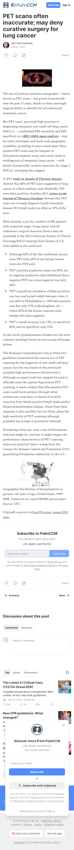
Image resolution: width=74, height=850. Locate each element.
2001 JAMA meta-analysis (40, 136)
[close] (63, 725)
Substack (19, 842)
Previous (14, 595)
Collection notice (54, 824)
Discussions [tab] (30, 672)
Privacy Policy (57, 800)
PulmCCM (29, 700)
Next (62, 595)
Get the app (54, 833)
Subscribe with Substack (39, 785)
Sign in (66, 5)
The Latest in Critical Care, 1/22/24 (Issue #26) (23, 685)
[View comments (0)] (15, 55)
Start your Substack (27, 833)
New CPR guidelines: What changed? (23, 715)
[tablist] (18, 627)
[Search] (67, 672)
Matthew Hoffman (22, 43)
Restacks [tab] (26, 627)
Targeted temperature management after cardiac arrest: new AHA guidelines (28, 693)
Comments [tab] (11, 627)
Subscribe (53, 5)
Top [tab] (7, 672)
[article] (37, 693)
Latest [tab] (16, 672)
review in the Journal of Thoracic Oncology (35, 196)
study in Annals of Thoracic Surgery (37, 179)
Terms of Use (37, 797)
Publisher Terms (51, 821)
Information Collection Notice (28, 800)
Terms (37, 824)
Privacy (28, 824)
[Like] (6, 55)
